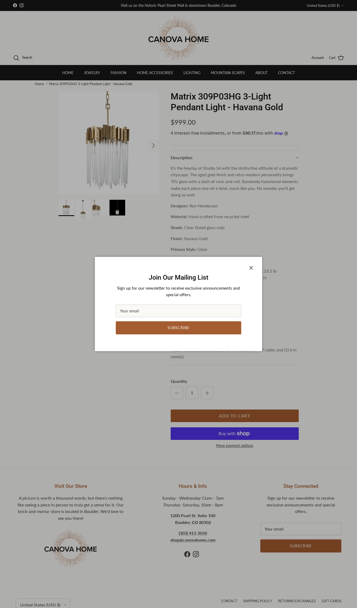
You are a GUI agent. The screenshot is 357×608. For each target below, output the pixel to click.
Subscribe (178, 327)
